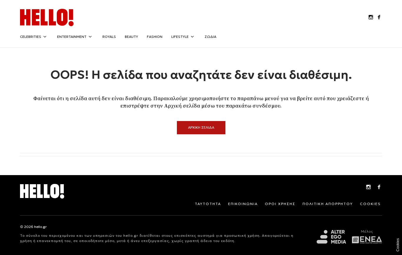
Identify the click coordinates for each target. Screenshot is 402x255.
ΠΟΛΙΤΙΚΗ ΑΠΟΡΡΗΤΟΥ (328, 204)
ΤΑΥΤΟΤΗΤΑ (208, 204)
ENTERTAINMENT (72, 36)
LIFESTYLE (180, 36)
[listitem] (371, 18)
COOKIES (370, 204)
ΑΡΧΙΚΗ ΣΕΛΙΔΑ (201, 127)
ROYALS (109, 36)
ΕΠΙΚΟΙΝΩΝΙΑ (243, 204)
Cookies (398, 244)
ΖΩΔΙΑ (210, 36)
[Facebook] (379, 188)
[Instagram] (368, 188)
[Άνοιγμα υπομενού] (44, 36)
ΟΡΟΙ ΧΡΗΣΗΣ (280, 204)
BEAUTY (131, 36)
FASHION (154, 36)
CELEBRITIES (30, 36)
